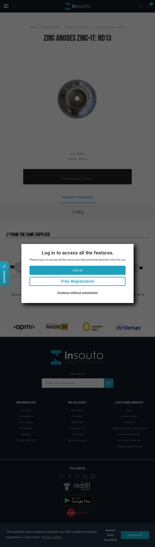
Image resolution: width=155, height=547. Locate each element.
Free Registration (77, 281)
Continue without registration (77, 292)
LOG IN (77, 270)
